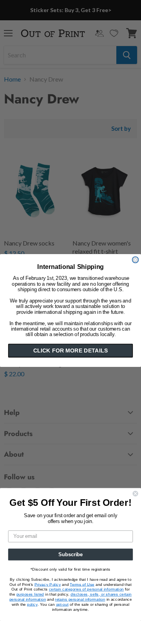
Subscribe (70, 554)
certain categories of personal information (86, 589)
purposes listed (30, 594)
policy (32, 604)
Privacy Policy (47, 584)
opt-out (62, 604)
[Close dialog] (135, 260)
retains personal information (80, 599)
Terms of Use (82, 584)
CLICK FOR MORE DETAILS (70, 350)
